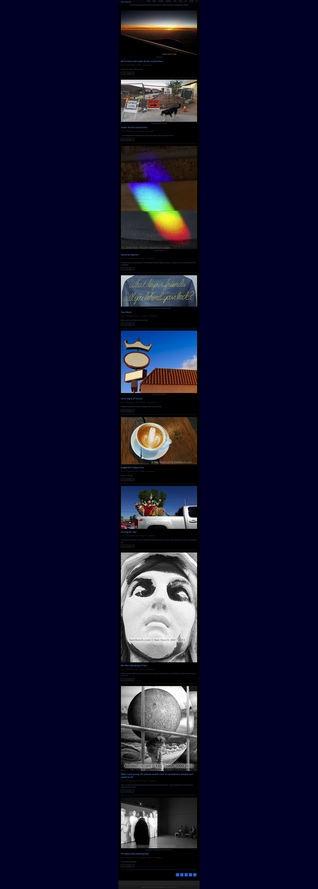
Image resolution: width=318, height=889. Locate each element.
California (144, 316)
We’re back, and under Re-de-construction (142, 61)
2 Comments (152, 402)
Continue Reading (128, 73)
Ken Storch (126, 1)
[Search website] (196, 1)
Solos (142, 669)
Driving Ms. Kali (129, 532)
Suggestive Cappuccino (132, 467)
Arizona (144, 402)
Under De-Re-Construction (134, 127)
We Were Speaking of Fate (134, 665)
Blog (142, 131)
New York (143, 857)
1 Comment (152, 781)
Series (139, 65)
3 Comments (150, 669)
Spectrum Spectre (130, 254)
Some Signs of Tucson (131, 398)
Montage (143, 781)
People (149, 857)
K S (124, 65)
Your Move (126, 312)
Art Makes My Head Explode (135, 853)
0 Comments (148, 65)
